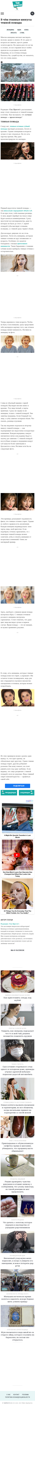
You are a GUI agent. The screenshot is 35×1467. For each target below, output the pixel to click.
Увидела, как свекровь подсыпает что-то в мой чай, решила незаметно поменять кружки (17, 1033)
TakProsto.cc (8, 1403)
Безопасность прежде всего (17, 1294)
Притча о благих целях (17, 1028)
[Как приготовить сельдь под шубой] (17, 982)
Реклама (25, 1395)
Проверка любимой (17, 1179)
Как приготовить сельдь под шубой (17, 998)
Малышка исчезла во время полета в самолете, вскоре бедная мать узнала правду (17, 1299)
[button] (1, 62)
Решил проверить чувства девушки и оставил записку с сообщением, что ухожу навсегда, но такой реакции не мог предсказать (17, 1186)
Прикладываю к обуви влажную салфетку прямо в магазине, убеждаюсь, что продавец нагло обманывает (17, 1147)
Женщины (10, 30)
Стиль (22, 33)
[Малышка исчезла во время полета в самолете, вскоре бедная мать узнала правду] (17, 1281)
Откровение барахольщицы (17, 1330)
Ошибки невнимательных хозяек (17, 995)
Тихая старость (18, 1064)
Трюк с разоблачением (17, 1141)
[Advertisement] (17, 185)
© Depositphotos (17, 105)
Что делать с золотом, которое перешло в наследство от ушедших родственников (17, 1225)
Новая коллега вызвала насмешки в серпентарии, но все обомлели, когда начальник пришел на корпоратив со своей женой (17, 1109)
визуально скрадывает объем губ (18, 210)
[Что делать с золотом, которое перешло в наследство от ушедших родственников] (17, 1207)
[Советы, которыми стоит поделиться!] (17, 4)
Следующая (25, 793)
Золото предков (17, 1220)
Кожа (26, 30)
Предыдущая (10, 793)
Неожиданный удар (17, 1255)
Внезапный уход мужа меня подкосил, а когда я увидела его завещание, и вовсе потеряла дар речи (17, 1262)
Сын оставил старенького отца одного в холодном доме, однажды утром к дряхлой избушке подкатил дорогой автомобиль (17, 1070)
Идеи (19, 30)
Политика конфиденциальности (17, 1397)
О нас (8, 1395)
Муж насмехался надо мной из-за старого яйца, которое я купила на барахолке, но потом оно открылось (17, 1336)
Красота (14, 33)
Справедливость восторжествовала (17, 1102)
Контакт (16, 1395)
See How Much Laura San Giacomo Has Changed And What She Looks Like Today (17, 874)
